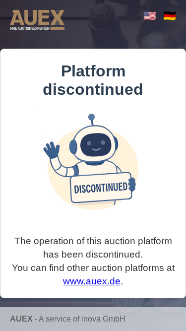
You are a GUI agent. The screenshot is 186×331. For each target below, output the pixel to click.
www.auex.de (92, 281)
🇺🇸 (149, 15)
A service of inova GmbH (82, 319)
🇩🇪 (169, 15)
